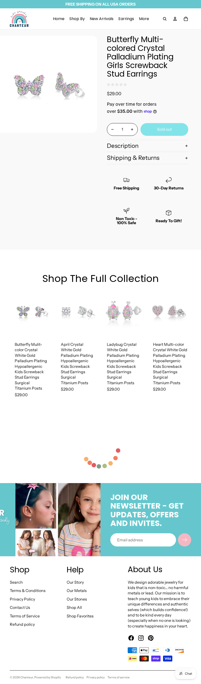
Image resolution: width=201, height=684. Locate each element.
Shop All (74, 607)
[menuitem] (144, 18)
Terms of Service (25, 616)
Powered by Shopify (47, 677)
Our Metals (77, 590)
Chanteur (26, 677)
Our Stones (77, 599)
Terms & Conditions (28, 590)
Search (16, 582)
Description (122, 145)
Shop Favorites (80, 616)
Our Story (75, 582)
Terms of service (118, 677)
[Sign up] (184, 539)
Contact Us (20, 607)
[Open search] (164, 18)
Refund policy (22, 624)
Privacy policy (96, 677)
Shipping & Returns (133, 157)
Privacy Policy (22, 599)
